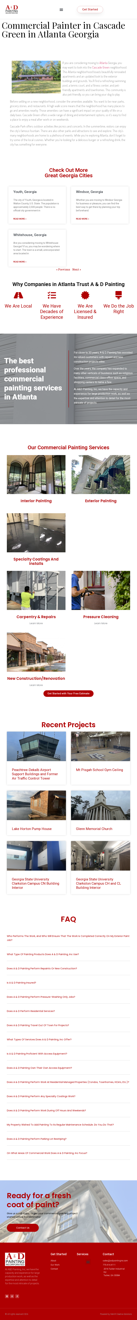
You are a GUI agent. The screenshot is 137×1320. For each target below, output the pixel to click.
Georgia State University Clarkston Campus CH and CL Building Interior (98, 883)
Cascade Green (101, 67)
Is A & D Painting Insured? (21, 982)
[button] (61, 9)
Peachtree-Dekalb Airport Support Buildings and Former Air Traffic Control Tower (35, 774)
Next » (76, 269)
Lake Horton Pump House (32, 829)
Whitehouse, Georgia (29, 235)
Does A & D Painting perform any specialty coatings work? (41, 1096)
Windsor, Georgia (89, 192)
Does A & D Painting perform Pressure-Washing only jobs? (41, 997)
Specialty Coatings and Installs (36, 561)
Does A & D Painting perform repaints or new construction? (42, 968)
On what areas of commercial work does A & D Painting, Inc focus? (47, 1153)
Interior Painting (36, 501)
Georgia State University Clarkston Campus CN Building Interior (35, 883)
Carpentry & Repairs (36, 616)
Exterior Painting (101, 501)
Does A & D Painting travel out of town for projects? (38, 1025)
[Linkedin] (7, 1296)
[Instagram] (12, 1296)
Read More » (19, 219)
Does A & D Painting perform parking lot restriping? (36, 1139)
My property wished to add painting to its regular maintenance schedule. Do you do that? (60, 1124)
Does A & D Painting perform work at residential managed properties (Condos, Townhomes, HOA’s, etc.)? (68, 1082)
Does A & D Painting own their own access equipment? (39, 1068)
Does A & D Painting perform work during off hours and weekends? (46, 1110)
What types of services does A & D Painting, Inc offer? (39, 1039)
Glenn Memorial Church (94, 829)
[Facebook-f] (17, 1296)
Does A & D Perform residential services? (31, 1011)
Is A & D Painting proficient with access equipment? (37, 1053)
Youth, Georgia (25, 192)
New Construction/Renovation (36, 678)
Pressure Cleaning (101, 616)
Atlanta (103, 63)
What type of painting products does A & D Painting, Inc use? (43, 954)
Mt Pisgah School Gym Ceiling (99, 770)
